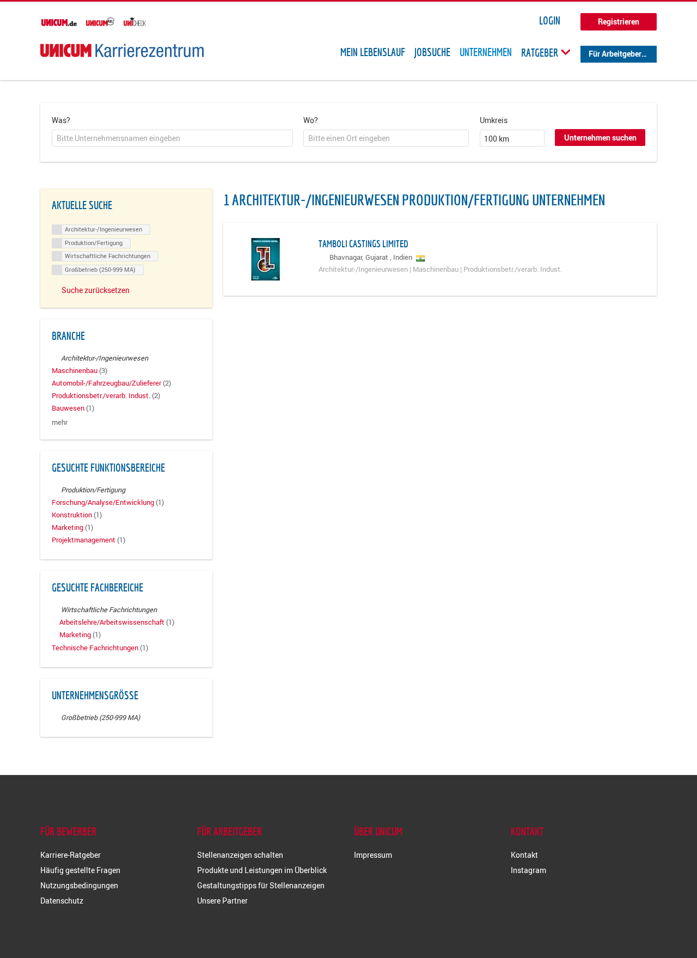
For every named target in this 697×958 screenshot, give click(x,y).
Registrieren (618, 21)
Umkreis (494, 120)
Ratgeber (540, 52)
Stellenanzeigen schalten (240, 855)
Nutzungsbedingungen (79, 885)
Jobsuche (432, 52)
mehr (60, 422)
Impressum (373, 855)
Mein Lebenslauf (372, 52)
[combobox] (172, 138)
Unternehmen (486, 52)
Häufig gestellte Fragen (80, 870)
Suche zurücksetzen (96, 290)
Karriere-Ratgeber (70, 855)
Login (549, 21)
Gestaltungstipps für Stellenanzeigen (261, 885)
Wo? (310, 120)
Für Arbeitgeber (615, 53)
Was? (61, 120)
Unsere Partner (222, 900)
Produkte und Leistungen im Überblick (262, 870)
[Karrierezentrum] (122, 50)
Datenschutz (61, 900)
